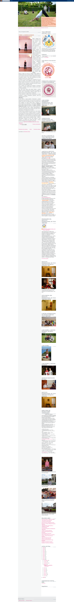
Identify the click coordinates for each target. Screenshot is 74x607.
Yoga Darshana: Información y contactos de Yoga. (47, 526)
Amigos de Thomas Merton (47, 530)
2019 (44, 547)
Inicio (31, 129)
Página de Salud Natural (46, 538)
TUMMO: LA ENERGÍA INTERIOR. (26, 35)
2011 (44, 558)
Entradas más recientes (23, 129)
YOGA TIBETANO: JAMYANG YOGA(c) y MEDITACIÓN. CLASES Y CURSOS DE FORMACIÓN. (31, 3)
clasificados (43, 583)
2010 (44, 559)
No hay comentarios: (37, 124)
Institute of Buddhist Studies (47, 541)
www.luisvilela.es (45, 452)
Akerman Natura (29, 600)
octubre (45, 561)
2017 (44, 550)
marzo (45, 573)
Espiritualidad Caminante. (46, 533)
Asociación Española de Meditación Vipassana (48, 529)
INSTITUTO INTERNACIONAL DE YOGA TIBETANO (49, 229)
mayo (45, 570)
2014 (44, 554)
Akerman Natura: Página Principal (48, 519)
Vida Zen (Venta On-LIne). (46, 537)
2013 (44, 555)
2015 (44, 552)
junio (45, 569)
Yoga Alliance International (47, 520)
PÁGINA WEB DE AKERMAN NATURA (41, 27)
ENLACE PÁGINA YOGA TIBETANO (25, 27)
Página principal (21, 600)
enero (45, 575)
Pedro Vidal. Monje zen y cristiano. (48, 534)
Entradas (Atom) (27, 131)
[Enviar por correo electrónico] (22, 124)
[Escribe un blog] (23, 124)
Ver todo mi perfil (45, 258)
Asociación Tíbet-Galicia (46, 521)
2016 (44, 551)
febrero (45, 574)
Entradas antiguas (37, 129)
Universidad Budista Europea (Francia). (47, 532)
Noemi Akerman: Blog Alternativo (48, 522)
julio (45, 567)
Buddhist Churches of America (47, 542)
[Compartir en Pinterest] (26, 124)
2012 (44, 556)
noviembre (46, 560)
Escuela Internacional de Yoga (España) (47, 540)
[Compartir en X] (24, 124)
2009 (44, 577)
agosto (45, 564)
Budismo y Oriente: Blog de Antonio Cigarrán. (48, 524)
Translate (46, 57)
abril (45, 571)
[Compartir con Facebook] (25, 124)
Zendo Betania (44, 527)
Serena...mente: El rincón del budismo (47, 536)
